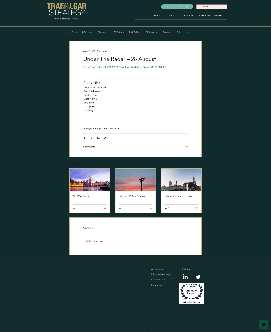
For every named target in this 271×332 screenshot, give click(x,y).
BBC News (87, 32)
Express (166, 32)
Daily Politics (134, 32)
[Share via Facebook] (84, 138)
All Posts (73, 32)
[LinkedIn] (185, 277)
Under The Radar (111, 129)
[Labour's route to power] (181, 180)
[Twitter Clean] (198, 277)
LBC (178, 32)
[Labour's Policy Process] (135, 180)
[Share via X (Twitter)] (91, 138)
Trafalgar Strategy (92, 129)
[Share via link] (105, 138)
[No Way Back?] (90, 180)
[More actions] (186, 51)
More (187, 32)
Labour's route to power (178, 196)
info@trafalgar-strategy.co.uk (163, 274)
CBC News (119, 32)
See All (199, 163)
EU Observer (152, 32)
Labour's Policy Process (132, 196)
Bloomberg (103, 32)
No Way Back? (81, 196)
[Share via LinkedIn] (98, 138)
